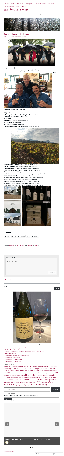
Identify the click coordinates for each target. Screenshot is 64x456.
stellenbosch (53, 379)
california (6, 370)
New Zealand (31, 375)
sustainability (7, 382)
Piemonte (49, 375)
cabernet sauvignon (48, 369)
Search (5, 286)
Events (12, 4)
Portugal (24, 377)
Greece (22, 373)
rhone (35, 377)
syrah (12, 382)
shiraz (26, 379)
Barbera (48, 366)
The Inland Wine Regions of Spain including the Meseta (17, 355)
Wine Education (9, 6)
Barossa (55, 366)
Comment (52, 272)
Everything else (12, 245)
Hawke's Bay (44, 373)
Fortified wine (54, 370)
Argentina (10, 366)
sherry (22, 379)
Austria (29, 366)
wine (39, 382)
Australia (23, 366)
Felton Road (40, 370)
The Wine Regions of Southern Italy (13, 361)
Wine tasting (41, 384)
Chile (28, 370)
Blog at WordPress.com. (9, 451)
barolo (52, 366)
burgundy (38, 368)
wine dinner (45, 382)
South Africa (18, 245)
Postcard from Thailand (10, 353)
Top (5, 453)
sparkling (46, 380)
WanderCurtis (14, 36)
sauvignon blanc (17, 379)
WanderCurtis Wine (16, 9)
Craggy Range (33, 370)
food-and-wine (47, 370)
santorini (11, 379)
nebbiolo (23, 375)
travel (23, 245)
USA (25, 382)
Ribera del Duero (42, 377)
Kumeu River (6, 375)
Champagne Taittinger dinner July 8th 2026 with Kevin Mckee (18, 347)
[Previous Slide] (7, 424)
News (17, 6)
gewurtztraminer (16, 373)
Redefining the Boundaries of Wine (13, 349)
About (7, 4)
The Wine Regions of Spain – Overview (13, 359)
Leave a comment (22, 36)
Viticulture (33, 382)
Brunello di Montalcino (30, 368)
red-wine (31, 377)
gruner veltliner (37, 373)
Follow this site (9, 393)
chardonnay (22, 370)
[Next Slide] (57, 424)
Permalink (36, 245)
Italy (56, 373)
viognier (28, 382)
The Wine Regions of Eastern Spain (12, 357)
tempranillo (16, 382)
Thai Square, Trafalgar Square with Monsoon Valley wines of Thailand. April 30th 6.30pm (24, 351)
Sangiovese (6, 379)
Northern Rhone (42, 375)
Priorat (27, 377)
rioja (54, 377)
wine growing (17, 385)
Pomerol (19, 377)
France (7, 372)
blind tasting (7, 368)
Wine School (20, 4)
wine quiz (28, 385)
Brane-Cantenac (22, 368)
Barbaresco (44, 366)
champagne (14, 370)
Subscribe (55, 389)
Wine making (23, 385)
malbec (12, 375)
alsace (5, 366)
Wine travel (51, 4)
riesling (50, 377)
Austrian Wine (37, 366)
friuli (12, 373)
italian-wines (50, 373)
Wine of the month (40, 4)
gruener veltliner (28, 373)
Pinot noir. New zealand (12, 377)
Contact (23, 6)
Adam (11, 442)
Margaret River (17, 375)
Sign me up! (8, 399)
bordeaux (14, 369)
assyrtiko (16, 366)
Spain (40, 379)
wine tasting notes (51, 385)
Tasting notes (29, 4)
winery (32, 385)
